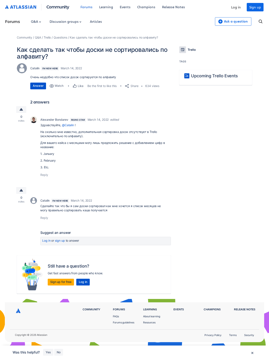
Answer (38, 85)
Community (57, 7)
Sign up (255, 7)
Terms (233, 335)
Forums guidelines (123, 322)
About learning (151, 316)
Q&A (35, 21)
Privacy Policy (213, 335)
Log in (236, 7)
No (59, 352)
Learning (106, 7)
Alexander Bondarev (54, 119)
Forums (86, 7)
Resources (149, 322)
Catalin (35, 68)
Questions (60, 37)
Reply (44, 175)
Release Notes (173, 7)
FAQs (116, 316)
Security (249, 335)
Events (125, 7)
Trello (47, 37)
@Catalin (68, 125)
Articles (96, 21)
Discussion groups (64, 21)
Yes (48, 352)
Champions (146, 7)
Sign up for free (60, 282)
